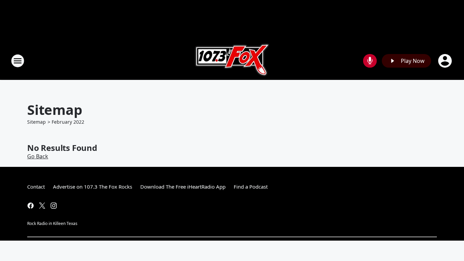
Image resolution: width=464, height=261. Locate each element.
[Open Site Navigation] (17, 61)
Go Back (37, 156)
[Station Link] (232, 61)
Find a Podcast (251, 186)
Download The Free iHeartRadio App (183, 186)
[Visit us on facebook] (30, 206)
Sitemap (36, 122)
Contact (36, 186)
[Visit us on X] (42, 206)
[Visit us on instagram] (54, 206)
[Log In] (445, 61)
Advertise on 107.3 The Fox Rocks (92, 186)
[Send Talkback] (370, 61)
